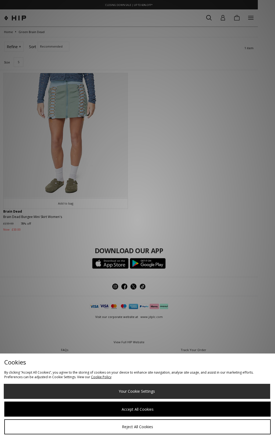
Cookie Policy (101, 377)
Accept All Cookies (138, 409)
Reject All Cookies (137, 426)
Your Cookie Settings (137, 391)
